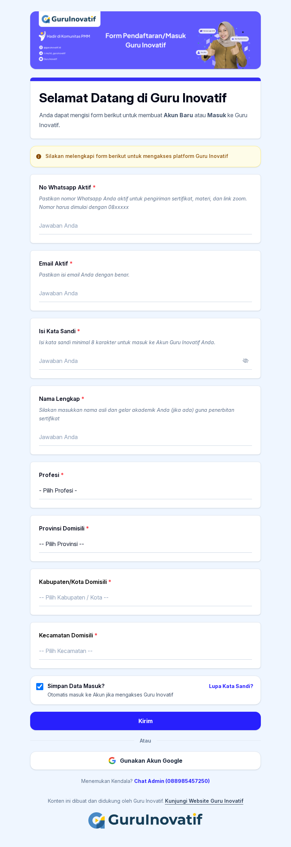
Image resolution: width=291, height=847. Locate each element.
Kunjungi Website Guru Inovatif (204, 801)
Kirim (145, 720)
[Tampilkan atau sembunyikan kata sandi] (245, 360)
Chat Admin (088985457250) (172, 781)
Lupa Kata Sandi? (231, 686)
